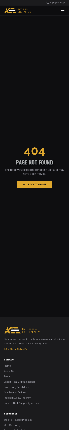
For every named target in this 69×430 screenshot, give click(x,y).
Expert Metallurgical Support (19, 381)
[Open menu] (62, 10)
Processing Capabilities (16, 387)
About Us (9, 371)
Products (9, 376)
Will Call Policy (12, 425)
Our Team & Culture (14, 392)
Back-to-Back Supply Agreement (22, 403)
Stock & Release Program (18, 419)
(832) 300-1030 (57, 3)
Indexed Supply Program (17, 397)
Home (7, 365)
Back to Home (37, 184)
